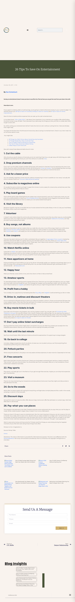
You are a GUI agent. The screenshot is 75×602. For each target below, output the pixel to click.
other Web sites (61, 240)
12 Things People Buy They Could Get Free (21, 141)
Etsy (36, 292)
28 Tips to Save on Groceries (24, 111)
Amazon (48, 168)
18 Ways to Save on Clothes (40, 111)
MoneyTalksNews (9, 438)
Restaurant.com (20, 265)
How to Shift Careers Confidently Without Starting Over (25, 574)
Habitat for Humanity (57, 218)
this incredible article (32, 198)
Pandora (8, 231)
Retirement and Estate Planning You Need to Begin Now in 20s (25, 584)
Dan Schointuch (11, 92)
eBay (39, 292)
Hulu (45, 158)
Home (5, 433)
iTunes (43, 168)
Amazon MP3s (16, 229)
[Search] (66, 30)
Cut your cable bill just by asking (29, 179)
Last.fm (16, 231)
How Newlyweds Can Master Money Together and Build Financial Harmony (26, 579)
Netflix (13, 251)
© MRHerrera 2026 (12, 595)
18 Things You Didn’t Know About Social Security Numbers (26, 139)
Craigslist (21, 284)
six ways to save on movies (23, 317)
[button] (27, 30)
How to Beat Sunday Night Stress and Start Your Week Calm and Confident (25, 569)
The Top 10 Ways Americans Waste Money (21, 144)
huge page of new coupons (55, 239)
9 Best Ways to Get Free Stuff (17, 145)
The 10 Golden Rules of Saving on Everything (22, 142)
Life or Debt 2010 (20, 119)
